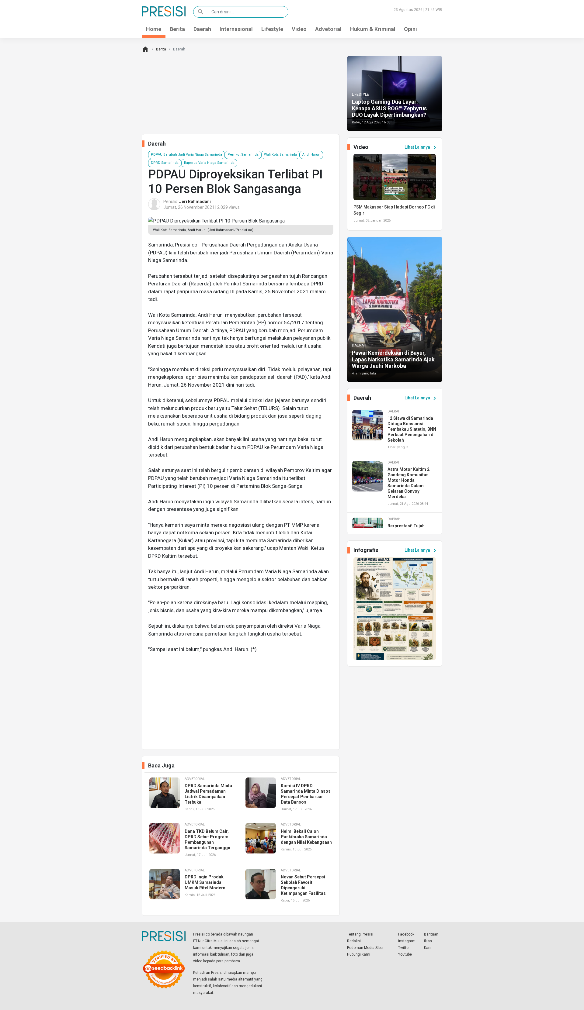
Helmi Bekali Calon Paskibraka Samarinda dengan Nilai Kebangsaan (306, 837)
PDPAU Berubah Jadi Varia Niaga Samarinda (186, 155)
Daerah (202, 29)
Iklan (428, 941)
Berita (177, 29)
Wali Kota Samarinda (280, 155)
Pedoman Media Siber (365, 948)
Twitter (404, 948)
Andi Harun (311, 155)
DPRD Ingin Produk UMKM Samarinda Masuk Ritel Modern (205, 882)
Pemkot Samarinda (243, 155)
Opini (410, 29)
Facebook (406, 934)
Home (153, 29)
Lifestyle (272, 29)
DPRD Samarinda (165, 163)
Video (299, 29)
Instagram (406, 941)
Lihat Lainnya (421, 147)
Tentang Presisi (360, 934)
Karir (428, 948)
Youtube (405, 954)
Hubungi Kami (358, 954)
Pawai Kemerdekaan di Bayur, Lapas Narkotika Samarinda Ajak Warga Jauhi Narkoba (393, 359)
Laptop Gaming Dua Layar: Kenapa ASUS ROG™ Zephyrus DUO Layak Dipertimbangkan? (389, 108)
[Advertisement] (240, 700)
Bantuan (431, 934)
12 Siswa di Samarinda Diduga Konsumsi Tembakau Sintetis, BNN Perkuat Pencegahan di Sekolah (412, 429)
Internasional (236, 29)
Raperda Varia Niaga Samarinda (209, 163)
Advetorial (328, 29)
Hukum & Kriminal (372, 29)
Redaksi (354, 941)
